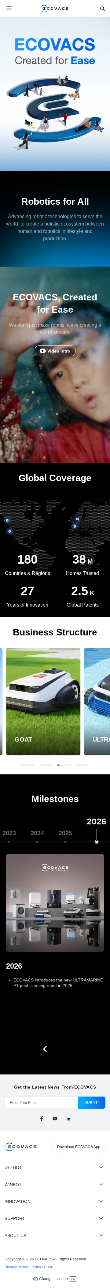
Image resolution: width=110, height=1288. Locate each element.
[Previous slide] (45, 1049)
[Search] (102, 9)
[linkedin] (68, 1118)
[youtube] (55, 1118)
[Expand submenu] (100, 1167)
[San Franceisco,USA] (9, 531)
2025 (65, 833)
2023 (9, 833)
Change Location (53, 1279)
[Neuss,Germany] (77, 519)
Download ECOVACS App (78, 1147)
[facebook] (41, 1118)
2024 (37, 833)
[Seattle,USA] (7, 520)
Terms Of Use (42, 1267)
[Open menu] (9, 8)
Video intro (58, 351)
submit (91, 1103)
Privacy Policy (17, 1267)
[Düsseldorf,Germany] (75, 526)
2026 (96, 821)
